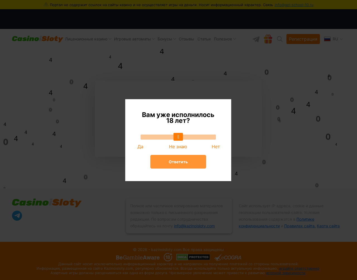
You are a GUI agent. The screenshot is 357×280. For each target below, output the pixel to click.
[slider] (178, 137)
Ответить (178, 161)
